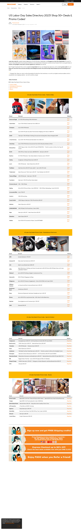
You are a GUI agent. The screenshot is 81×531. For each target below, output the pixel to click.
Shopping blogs (14, 8)
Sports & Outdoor (14, 87)
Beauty (11, 89)
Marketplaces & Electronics (16, 86)
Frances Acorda (15, 22)
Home (8, 8)
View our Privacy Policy (10, 523)
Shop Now (69, 341)
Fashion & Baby (13, 84)
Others (19, 8)
